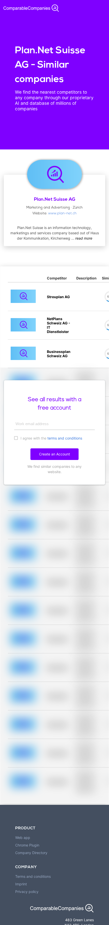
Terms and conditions (33, 876)
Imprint (21, 884)
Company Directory (31, 853)
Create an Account (54, 454)
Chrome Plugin (27, 845)
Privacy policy (27, 891)
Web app (22, 837)
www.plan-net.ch (62, 213)
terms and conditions (64, 438)
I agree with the (51, 438)
